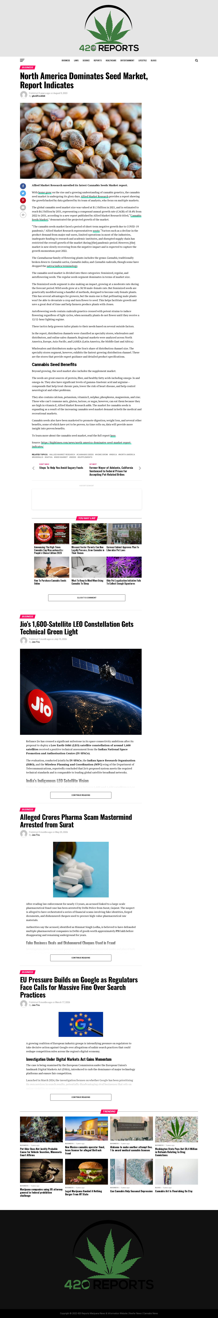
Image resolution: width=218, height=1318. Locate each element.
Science (86, 60)
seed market (61, 457)
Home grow (102, 455)
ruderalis (38, 457)
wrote (96, 230)
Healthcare (111, 60)
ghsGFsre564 (38, 96)
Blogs (153, 60)
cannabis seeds (86, 455)
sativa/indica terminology (62, 266)
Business (66, 60)
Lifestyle (143, 60)
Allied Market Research (94, 196)
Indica (113, 455)
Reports (98, 60)
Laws (76, 60)
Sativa (49, 457)
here (113, 435)
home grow (44, 192)
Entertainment (127, 60)
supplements (85, 457)
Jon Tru (36, 642)
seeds (73, 457)
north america (127, 455)
